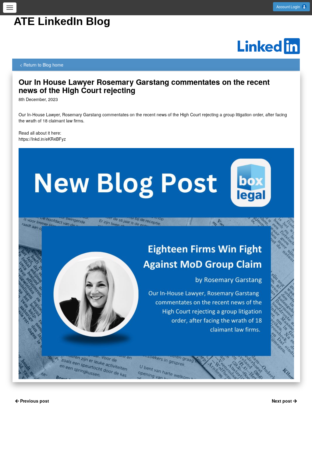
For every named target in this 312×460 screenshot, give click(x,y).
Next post (282, 401)
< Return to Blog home (41, 65)
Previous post (34, 401)
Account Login (289, 6)
